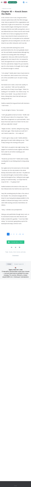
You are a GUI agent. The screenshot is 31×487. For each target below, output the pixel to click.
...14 (19, 234)
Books (11, 252)
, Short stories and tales (19, 252)
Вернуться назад (7, 8)
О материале (15, 255)
